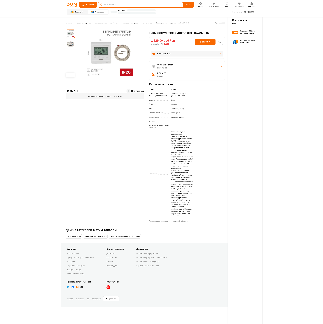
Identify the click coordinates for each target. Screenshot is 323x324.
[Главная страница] (72, 5)
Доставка (110, 253)
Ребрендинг (112, 266)
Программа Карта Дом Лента (80, 258)
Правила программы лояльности (151, 258)
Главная (69, 23)
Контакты (110, 262)
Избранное (111, 258)
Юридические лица (76, 274)
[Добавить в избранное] (220, 41)
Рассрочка (71, 262)
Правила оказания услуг (147, 262)
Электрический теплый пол (106, 23)
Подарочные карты (76, 266)
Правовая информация (147, 253)
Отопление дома (84, 23)
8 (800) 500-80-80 (250, 12)
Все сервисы (73, 253)
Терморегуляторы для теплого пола (137, 23)
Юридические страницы (147, 266)
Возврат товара (74, 270)
